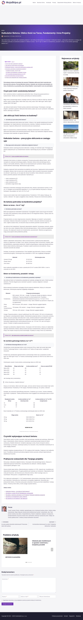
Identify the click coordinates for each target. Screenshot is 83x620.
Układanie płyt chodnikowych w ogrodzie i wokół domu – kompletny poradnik (41, 543)
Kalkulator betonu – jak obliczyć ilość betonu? (18, 491)
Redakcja (78, 616)
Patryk (8, 36)
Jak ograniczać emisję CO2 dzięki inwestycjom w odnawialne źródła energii (70, 135)
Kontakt (66, 616)
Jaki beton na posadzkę (12, 557)
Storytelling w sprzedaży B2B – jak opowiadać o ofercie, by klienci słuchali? (71, 106)
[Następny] (52, 549)
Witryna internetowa (44, 596)
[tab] (28, 562)
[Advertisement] (41, 15)
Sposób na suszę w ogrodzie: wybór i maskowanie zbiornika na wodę (71, 72)
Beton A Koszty (77, 2)
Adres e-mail (24, 596)
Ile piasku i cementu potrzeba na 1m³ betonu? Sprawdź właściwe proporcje (25, 495)
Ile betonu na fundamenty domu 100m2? (16, 496)
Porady (54, 2)
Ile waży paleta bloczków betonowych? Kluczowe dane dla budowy (14, 524)
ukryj (13, 61)
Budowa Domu (41, 2)
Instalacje (48, 2)
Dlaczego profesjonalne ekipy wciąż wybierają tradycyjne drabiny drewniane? (71, 88)
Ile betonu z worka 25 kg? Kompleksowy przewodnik (19, 493)
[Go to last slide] (5, 549)
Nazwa (4, 596)
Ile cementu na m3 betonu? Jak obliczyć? (16, 498)
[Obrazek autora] (2, 36)
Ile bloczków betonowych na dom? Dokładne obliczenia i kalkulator (44, 524)
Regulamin (72, 616)
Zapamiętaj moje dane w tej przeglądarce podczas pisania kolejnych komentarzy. (22, 600)
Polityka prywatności (57, 616)
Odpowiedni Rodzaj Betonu (64, 2)
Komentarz (5, 579)
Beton (34, 2)
